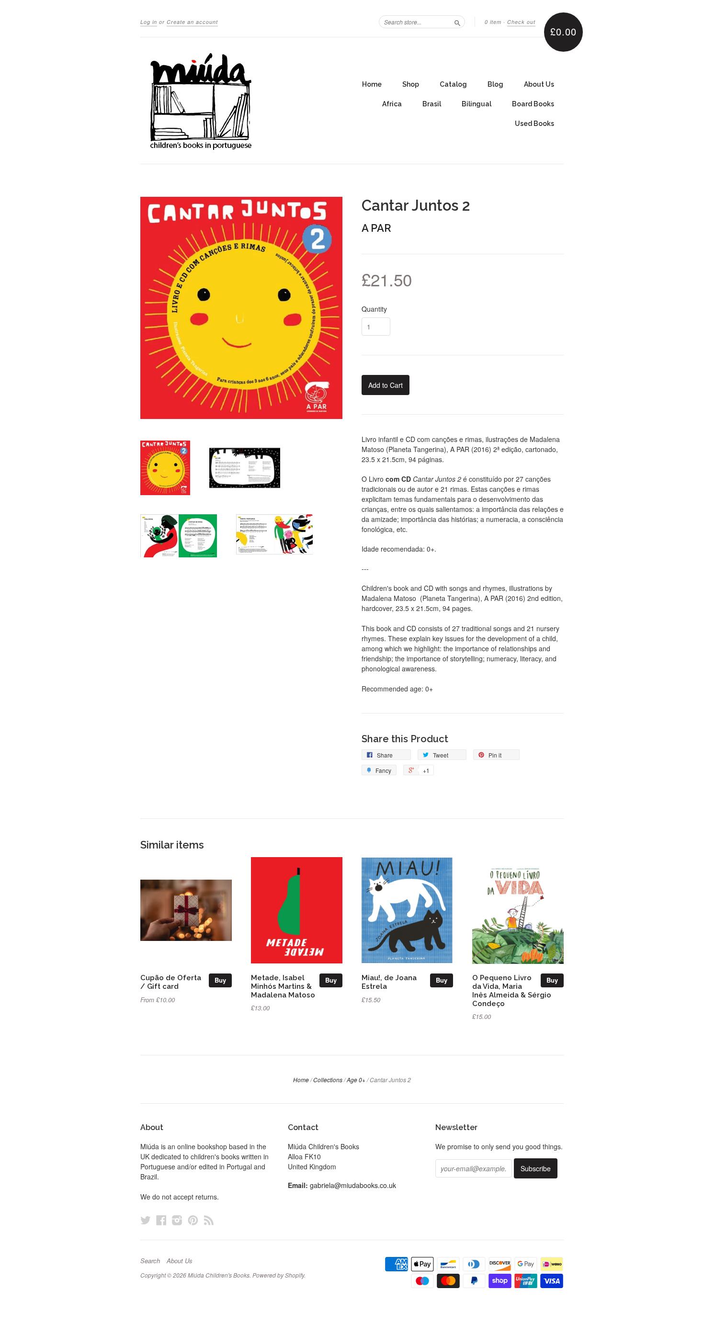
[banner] (228, 100)
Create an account (192, 21)
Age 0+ (356, 1079)
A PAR (376, 228)
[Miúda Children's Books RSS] (209, 1219)
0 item (493, 21)
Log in (148, 21)
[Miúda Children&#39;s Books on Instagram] (177, 1219)
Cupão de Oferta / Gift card (170, 981)
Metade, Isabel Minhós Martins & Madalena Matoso (283, 986)
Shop (410, 84)
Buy (220, 980)
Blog (495, 84)
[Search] (457, 21)
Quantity (374, 309)
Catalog (453, 84)
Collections (327, 1079)
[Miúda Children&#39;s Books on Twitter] (145, 1219)
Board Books (533, 104)
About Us (539, 84)
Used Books (534, 123)
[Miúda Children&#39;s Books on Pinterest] (193, 1219)
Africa (392, 104)
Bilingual (476, 104)
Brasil (431, 104)
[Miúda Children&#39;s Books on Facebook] (161, 1219)
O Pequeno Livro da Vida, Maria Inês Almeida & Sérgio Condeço (511, 990)
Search (150, 1260)
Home (372, 84)
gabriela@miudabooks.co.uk (353, 1185)
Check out (521, 21)
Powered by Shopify (278, 1275)
